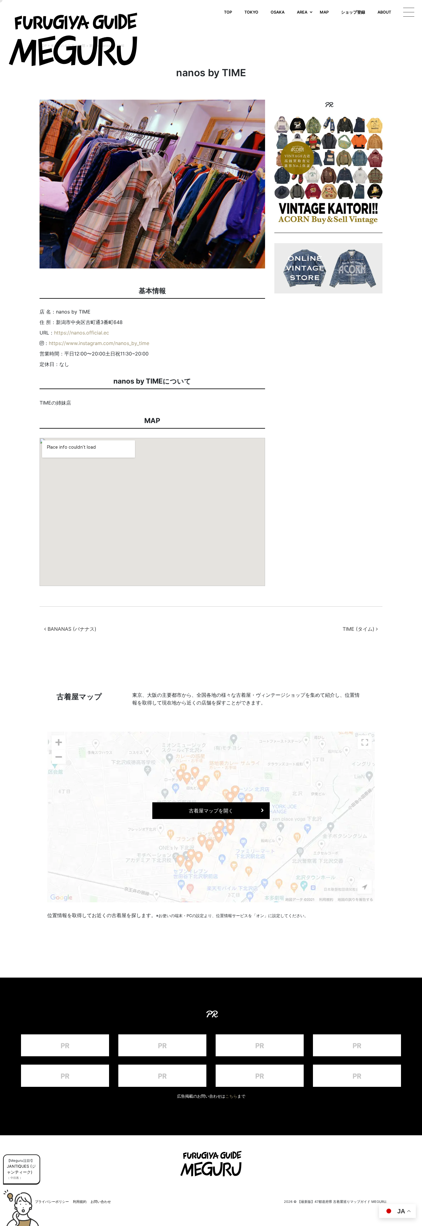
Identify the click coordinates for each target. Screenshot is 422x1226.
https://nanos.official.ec (81, 333)
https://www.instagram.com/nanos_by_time (99, 343)
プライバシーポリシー (52, 1201)
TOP (228, 12)
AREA (302, 12)
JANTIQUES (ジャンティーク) (21, 1169)
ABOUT (384, 12)
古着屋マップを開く (211, 811)
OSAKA (278, 12)
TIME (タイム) (359, 629)
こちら (231, 1096)
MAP (324, 12)
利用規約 (80, 1201)
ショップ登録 (353, 12)
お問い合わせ (101, 1201)
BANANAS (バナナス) (71, 629)
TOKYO (251, 12)
